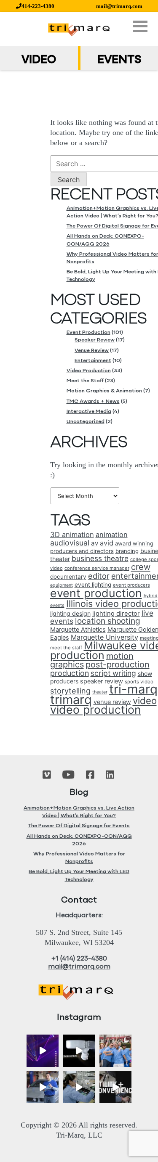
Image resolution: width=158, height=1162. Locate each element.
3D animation (72, 534)
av (94, 543)
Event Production (88, 332)
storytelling (70, 690)
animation (112, 534)
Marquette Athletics (78, 629)
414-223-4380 (37, 6)
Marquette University (104, 637)
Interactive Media (89, 411)
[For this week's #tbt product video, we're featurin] (79, 1051)
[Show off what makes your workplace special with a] (79, 1087)
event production (96, 593)
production (69, 673)
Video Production (89, 370)
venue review (112, 702)
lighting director (116, 613)
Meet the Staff (85, 381)
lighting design (70, 613)
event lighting (93, 584)
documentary (68, 576)
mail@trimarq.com (119, 6)
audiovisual (69, 542)
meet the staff (66, 648)
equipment (61, 585)
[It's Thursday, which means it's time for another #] (43, 1087)
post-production (118, 664)
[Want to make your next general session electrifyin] (43, 1051)
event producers (131, 585)
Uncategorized (85, 421)
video (145, 700)
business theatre (100, 558)
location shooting (107, 621)
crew (140, 567)
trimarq (71, 699)
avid (106, 543)
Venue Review (92, 350)
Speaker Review (95, 340)
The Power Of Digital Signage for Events (79, 825)
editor (99, 576)
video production (95, 709)
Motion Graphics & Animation (104, 391)
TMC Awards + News (93, 401)
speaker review (101, 681)
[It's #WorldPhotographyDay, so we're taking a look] (115, 1051)
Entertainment (93, 360)
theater (99, 692)
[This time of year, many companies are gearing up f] (115, 1087)
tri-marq (133, 689)
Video (38, 60)
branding (127, 551)
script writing (113, 673)
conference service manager (96, 568)
